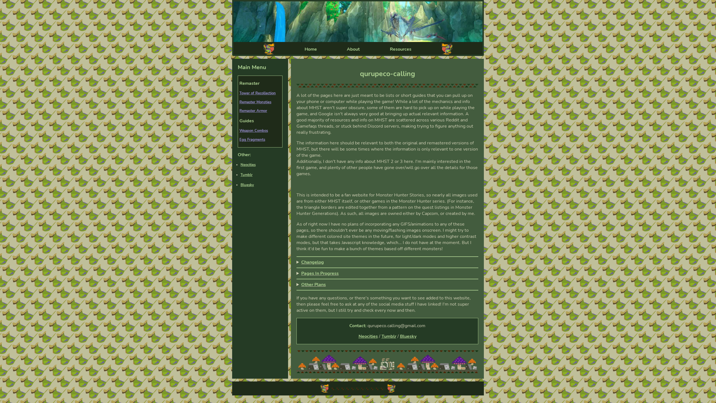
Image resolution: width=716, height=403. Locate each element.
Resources (400, 49)
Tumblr (247, 174)
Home (311, 49)
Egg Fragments (252, 139)
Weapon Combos (253, 130)
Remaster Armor (253, 110)
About (353, 49)
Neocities (248, 164)
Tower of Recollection (257, 93)
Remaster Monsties (255, 102)
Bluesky (247, 185)
